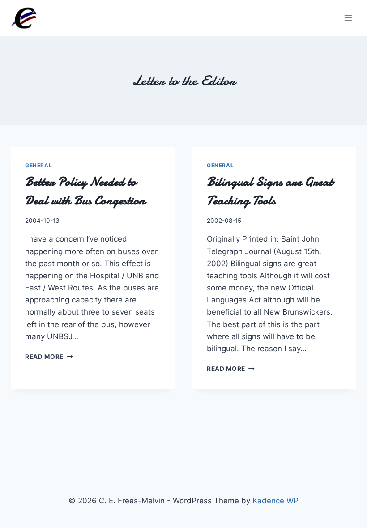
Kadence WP (275, 500)
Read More (49, 356)
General (38, 165)
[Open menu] (348, 18)
